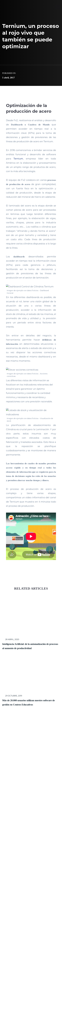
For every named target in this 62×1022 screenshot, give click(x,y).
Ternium (18, 158)
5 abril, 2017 (8, 77)
